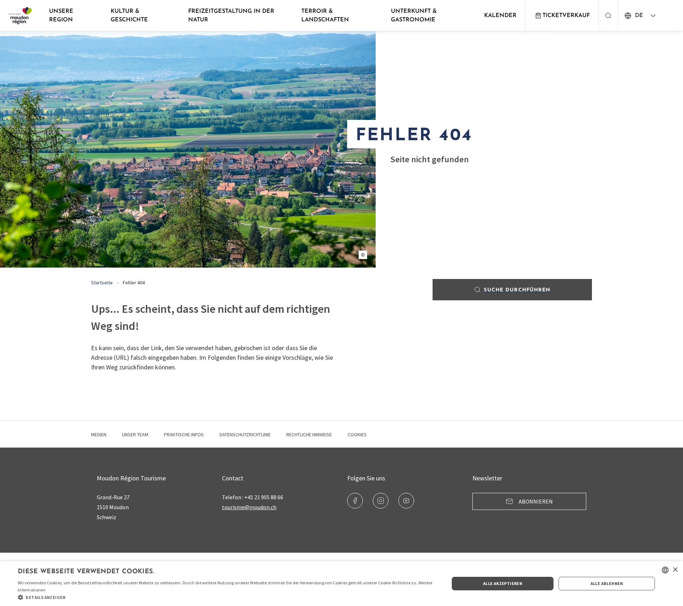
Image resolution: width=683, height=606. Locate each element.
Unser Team (135, 434)
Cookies (357, 434)
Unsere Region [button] (61, 16)
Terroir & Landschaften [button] (325, 16)
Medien (98, 434)
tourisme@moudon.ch (249, 507)
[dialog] (341, 583)
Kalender (500, 16)
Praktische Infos (184, 434)
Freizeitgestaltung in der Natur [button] (231, 16)
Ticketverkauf (566, 16)
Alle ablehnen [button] (607, 583)
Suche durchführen (517, 290)
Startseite (102, 282)
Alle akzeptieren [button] (502, 583)
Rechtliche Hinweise (309, 434)
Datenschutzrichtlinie (245, 434)
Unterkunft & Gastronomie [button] (414, 16)
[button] (227, 597)
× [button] (675, 570)
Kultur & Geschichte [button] (129, 16)
